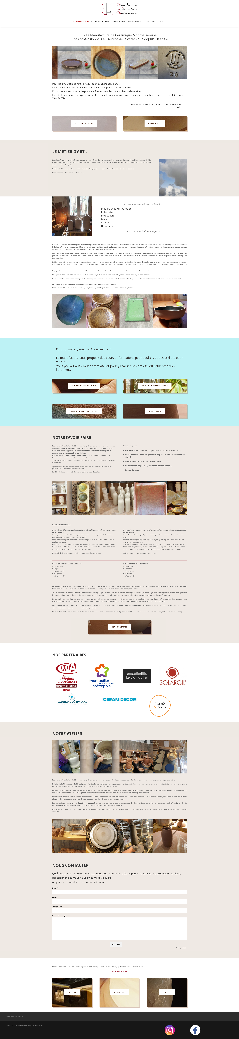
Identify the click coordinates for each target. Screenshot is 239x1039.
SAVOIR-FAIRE (119, 992)
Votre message (59, 916)
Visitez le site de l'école (119, 971)
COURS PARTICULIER (100, 21)
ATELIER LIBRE (149, 21)
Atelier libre (155, 411)
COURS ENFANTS (134, 21)
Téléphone (57, 906)
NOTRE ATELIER (155, 123)
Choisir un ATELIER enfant (155, 386)
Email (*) (56, 897)
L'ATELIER (72, 992)
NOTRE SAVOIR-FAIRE (84, 123)
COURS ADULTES (118, 21)
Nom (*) (55, 888)
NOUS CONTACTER (119, 627)
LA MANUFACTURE (81, 21)
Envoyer (116, 944)
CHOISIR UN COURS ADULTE (84, 386)
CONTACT (161, 21)
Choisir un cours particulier (84, 411)
